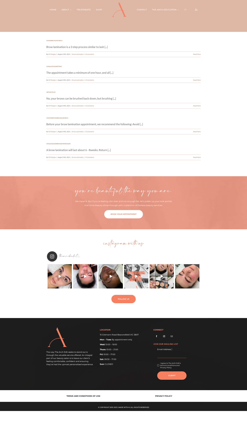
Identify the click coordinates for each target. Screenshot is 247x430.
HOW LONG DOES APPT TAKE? (54, 66)
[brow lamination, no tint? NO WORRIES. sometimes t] (187, 276)
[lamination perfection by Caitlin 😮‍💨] (85, 276)
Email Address (164, 349)
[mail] (172, 336)
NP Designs (52, 54)
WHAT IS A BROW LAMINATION (54, 41)
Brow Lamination (78, 54)
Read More (197, 54)
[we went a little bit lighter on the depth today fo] (162, 276)
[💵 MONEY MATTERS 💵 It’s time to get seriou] (136, 276)
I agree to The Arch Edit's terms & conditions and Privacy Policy (170, 365)
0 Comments (89, 54)
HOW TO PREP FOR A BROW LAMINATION (57, 118)
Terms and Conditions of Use (83, 396)
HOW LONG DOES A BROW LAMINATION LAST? (58, 144)
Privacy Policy (163, 396)
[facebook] (156, 336)
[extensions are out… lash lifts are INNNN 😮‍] (60, 276)
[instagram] (164, 336)
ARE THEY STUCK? (50, 92)
